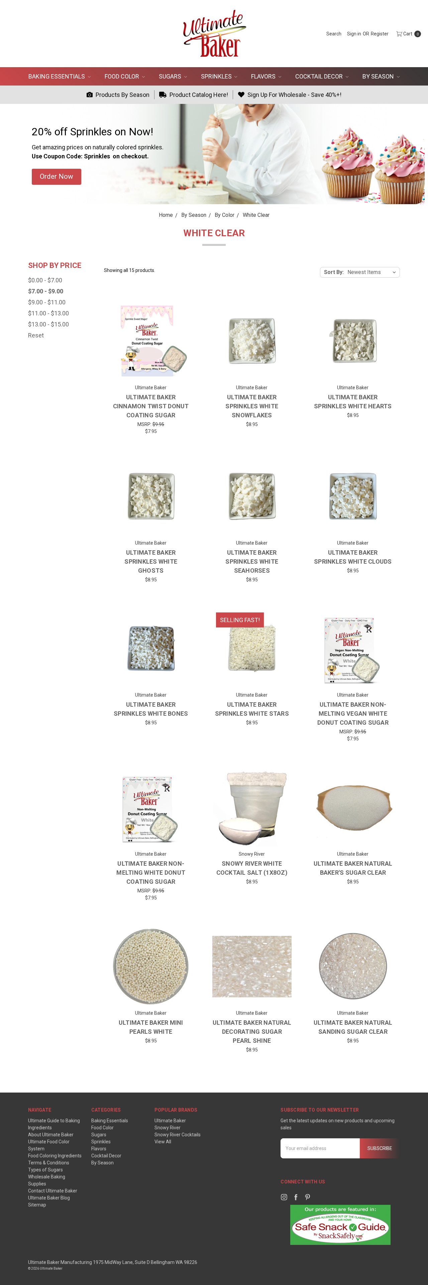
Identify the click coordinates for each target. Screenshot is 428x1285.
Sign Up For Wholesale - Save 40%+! (293, 94)
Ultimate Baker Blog (49, 1197)
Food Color (122, 76)
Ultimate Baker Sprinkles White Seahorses (251, 561)
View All (162, 1141)
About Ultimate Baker (51, 1134)
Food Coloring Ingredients (55, 1155)
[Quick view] (180, 311)
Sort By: (334, 272)
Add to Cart (151, 370)
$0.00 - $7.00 (45, 280)
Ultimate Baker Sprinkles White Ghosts (150, 561)
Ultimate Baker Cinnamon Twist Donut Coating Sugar (151, 406)
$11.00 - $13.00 (48, 313)
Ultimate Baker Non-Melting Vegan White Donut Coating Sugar (353, 713)
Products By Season (121, 94)
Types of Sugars (45, 1169)
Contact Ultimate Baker (52, 1190)
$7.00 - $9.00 (45, 291)
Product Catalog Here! (198, 94)
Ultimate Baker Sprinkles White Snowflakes (251, 406)
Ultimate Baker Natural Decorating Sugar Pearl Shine (252, 1031)
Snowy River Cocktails (177, 1134)
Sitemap (37, 1204)
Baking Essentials (57, 76)
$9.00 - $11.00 (47, 302)
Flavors (264, 76)
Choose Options (252, 370)
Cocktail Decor (319, 76)
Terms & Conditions (48, 1162)
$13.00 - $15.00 (48, 324)
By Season (378, 76)
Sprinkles (217, 76)
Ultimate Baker (170, 1120)
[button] (56, 177)
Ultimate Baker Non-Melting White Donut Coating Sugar (150, 872)
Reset (36, 335)
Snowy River (167, 1127)
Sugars (171, 76)
